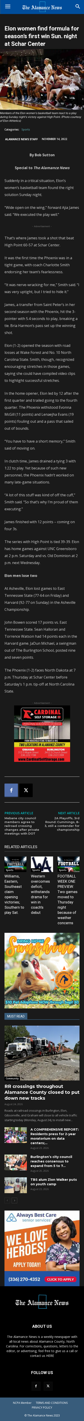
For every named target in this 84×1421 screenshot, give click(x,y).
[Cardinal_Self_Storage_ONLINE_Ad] (42, 733)
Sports (26, 129)
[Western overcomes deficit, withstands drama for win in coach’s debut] (42, 864)
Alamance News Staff (21, 139)
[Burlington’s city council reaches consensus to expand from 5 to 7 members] (15, 1162)
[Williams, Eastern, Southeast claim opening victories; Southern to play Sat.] (15, 864)
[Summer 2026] (42, 970)
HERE (50, 1355)
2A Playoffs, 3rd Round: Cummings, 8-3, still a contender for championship (62, 823)
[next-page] (14, 1200)
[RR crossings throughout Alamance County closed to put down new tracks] (42, 1053)
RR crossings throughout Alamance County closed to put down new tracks (42, 1092)
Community (12, 1078)
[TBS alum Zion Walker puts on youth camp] (15, 1185)
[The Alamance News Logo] (42, 7)
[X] (26, 790)
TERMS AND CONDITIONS (52, 1403)
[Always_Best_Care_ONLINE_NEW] (42, 1248)
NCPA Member (22, 1403)
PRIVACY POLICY (42, 1407)
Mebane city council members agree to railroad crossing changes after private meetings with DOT (21, 825)
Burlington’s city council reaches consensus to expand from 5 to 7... (51, 1161)
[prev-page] (7, 1200)
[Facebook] (11, 790)
